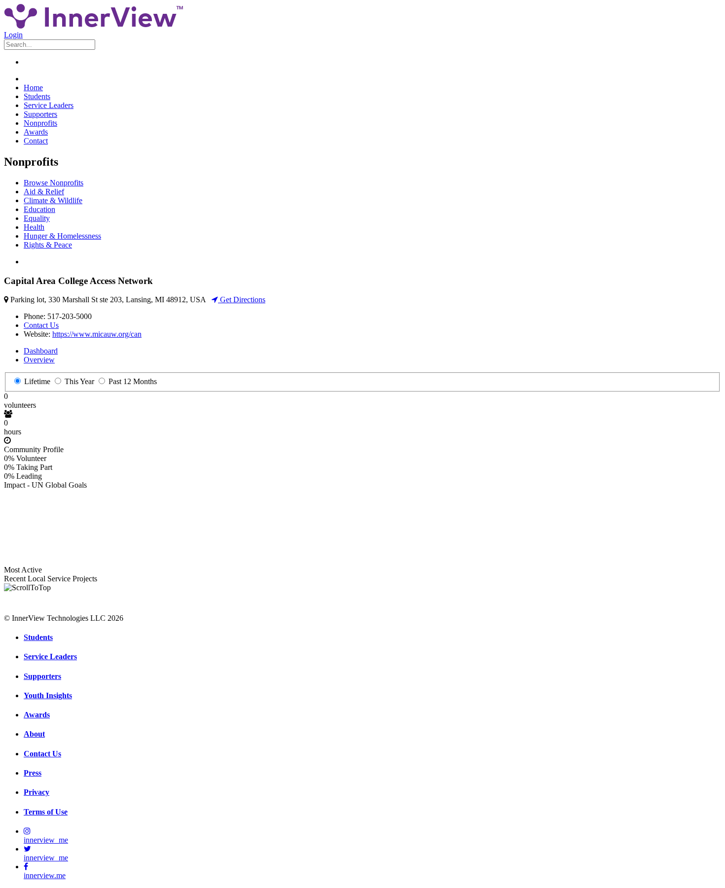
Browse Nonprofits (53, 182)
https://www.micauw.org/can (97, 334)
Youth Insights (48, 695)
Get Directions (241, 299)
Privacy (36, 792)
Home (33, 87)
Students (37, 96)
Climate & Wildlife (53, 200)
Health (34, 227)
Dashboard (41, 351)
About (34, 734)
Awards (36, 132)
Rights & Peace (48, 245)
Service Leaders (48, 105)
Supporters (40, 114)
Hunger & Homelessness (62, 236)
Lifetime (36, 381)
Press (32, 773)
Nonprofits (40, 123)
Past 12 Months (132, 381)
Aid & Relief (44, 191)
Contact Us (41, 325)
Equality (37, 218)
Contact (36, 141)
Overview (39, 359)
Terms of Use (46, 812)
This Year (78, 381)
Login (13, 35)
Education (39, 209)
